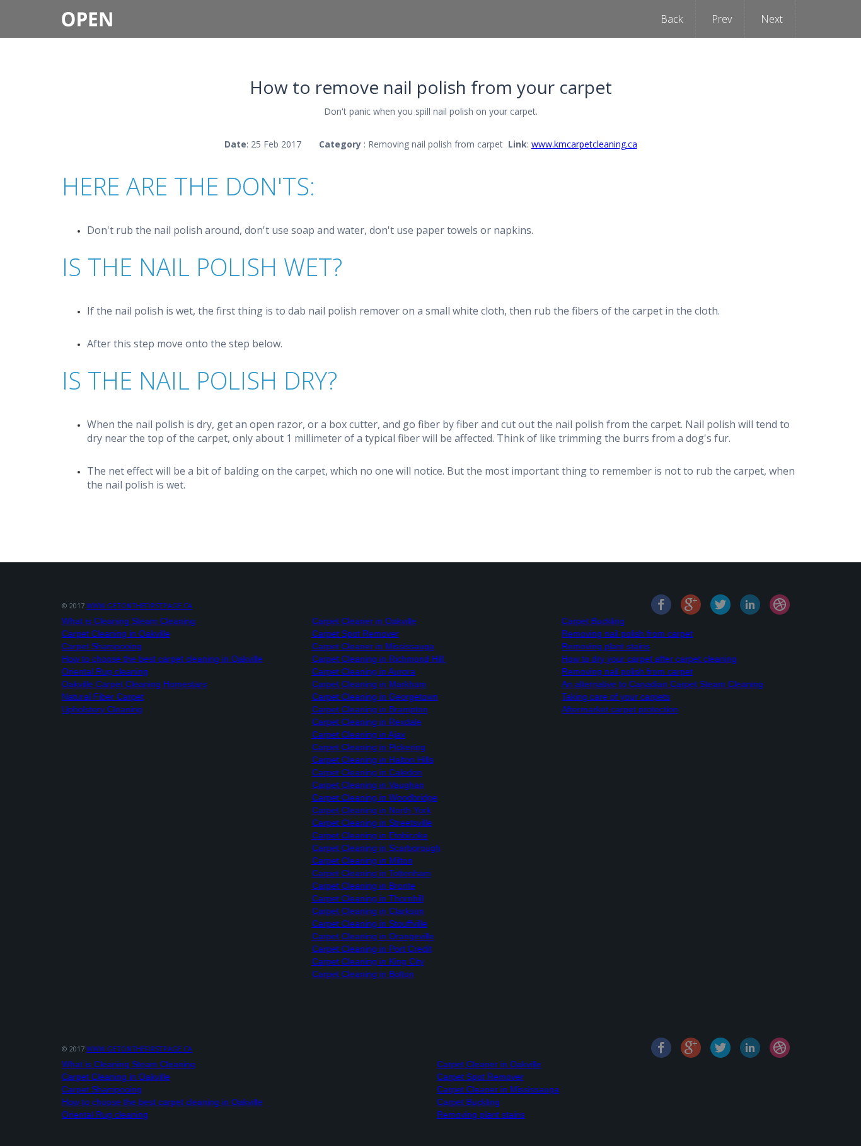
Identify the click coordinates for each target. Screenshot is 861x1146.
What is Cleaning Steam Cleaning (128, 621)
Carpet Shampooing (102, 646)
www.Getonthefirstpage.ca (139, 605)
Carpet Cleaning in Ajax (358, 734)
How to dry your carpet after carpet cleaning (649, 659)
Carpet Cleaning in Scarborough (376, 848)
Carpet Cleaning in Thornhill (368, 898)
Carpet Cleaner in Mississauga (373, 646)
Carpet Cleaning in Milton (362, 860)
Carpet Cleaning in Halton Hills (373, 760)
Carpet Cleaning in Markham (369, 684)
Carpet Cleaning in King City (368, 961)
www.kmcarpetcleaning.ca (584, 144)
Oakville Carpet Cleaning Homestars (134, 684)
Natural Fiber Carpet (103, 697)
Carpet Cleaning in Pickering (368, 747)
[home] (87, 13)
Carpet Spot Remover (355, 633)
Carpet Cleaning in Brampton (370, 709)
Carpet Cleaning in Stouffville (369, 923)
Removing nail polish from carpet (627, 633)
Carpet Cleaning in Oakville (116, 633)
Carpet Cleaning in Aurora (363, 671)
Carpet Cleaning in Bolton (363, 974)
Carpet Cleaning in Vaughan (368, 785)
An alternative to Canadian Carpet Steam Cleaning (662, 684)
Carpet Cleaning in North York (371, 810)
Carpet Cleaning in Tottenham (371, 873)
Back (672, 19)
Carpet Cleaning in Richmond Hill (379, 659)
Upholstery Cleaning (102, 709)
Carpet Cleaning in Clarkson (368, 911)
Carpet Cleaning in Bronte (363, 886)
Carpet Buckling (593, 621)
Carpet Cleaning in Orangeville (373, 936)
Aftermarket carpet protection (620, 709)
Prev (722, 19)
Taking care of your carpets (616, 697)
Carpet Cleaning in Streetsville (372, 823)
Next (772, 19)
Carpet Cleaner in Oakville (364, 621)
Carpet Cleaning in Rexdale (367, 722)
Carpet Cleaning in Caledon (367, 772)
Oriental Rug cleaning (105, 671)
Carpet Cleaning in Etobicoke (370, 835)
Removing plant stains (606, 646)
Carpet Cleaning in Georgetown (375, 697)
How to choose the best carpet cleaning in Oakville (162, 659)
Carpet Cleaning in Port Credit (372, 949)
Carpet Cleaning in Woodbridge (374, 797)
